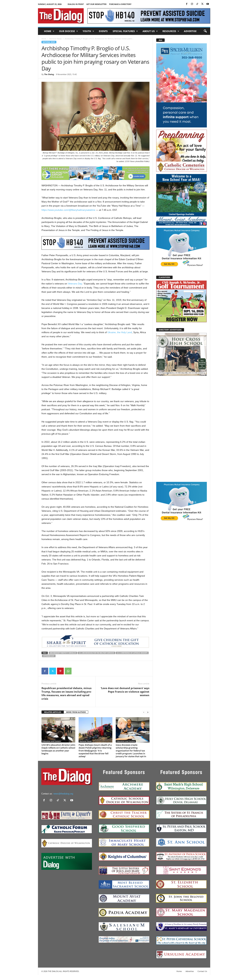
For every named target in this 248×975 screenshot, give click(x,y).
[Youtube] (208, 4)
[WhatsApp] (68, 671)
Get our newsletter (96, 4)
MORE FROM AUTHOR (76, 712)
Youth (87, 31)
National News (55, 38)
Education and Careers (51, 741)
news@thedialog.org (63, 793)
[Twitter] (202, 4)
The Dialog (49, 74)
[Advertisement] (181, 428)
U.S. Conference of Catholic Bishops (132, 653)
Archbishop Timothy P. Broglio (63, 653)
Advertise (190, 31)
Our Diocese (67, 31)
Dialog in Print (76, 4)
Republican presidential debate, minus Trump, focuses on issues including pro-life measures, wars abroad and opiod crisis (67, 693)
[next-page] (147, 712)
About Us (149, 31)
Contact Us (202, 971)
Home (47, 31)
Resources (169, 31)
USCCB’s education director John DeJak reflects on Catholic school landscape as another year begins (58, 749)
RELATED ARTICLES (52, 712)
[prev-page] (143, 712)
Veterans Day (75, 283)
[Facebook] (187, 4)
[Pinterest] (60, 671)
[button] (205, 31)
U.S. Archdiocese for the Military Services (96, 653)
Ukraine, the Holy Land (119, 332)
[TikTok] (197, 4)
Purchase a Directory (120, 4)
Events (103, 31)
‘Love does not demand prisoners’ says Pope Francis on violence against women (125, 691)
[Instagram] (192, 4)
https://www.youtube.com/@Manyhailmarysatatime (68, 210)
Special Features (124, 31)
